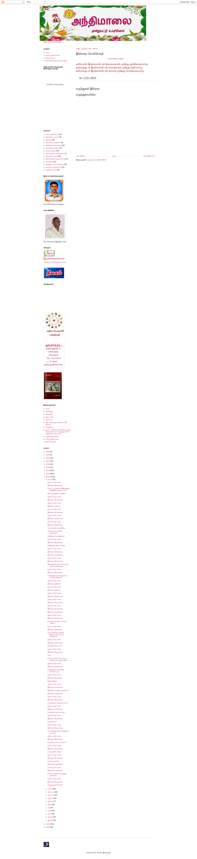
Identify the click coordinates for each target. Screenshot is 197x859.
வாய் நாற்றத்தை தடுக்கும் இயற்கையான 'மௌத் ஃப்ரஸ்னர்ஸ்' (56, 634)
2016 (48, 464)
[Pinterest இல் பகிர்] (95, 78)
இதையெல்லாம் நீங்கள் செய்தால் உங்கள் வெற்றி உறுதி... (58, 565)
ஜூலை (50, 801)
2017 (48, 461)
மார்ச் (50, 814)
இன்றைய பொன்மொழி (55, 518)
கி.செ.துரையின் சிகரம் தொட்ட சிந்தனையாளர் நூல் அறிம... (58, 659)
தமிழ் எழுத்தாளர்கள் (52, 439)
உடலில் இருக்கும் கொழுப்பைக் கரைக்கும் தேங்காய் (57, 576)
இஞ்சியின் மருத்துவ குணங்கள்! (58, 690)
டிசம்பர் (50, 479)
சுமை (49, 655)
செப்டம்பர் (51, 795)
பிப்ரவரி (50, 817)
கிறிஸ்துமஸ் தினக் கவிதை (56, 545)
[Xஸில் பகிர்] (89, 78)
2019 (48, 455)
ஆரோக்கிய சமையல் (52, 137)
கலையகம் (49, 420)
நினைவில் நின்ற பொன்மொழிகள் (56, 61)
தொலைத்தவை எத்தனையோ (55, 153)
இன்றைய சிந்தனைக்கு (55, 485)
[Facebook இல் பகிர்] (92, 78)
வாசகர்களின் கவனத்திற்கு (56, 528)
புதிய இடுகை (81, 156)
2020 (48, 452)
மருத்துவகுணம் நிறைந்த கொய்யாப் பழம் (56, 670)
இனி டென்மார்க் (51, 442)
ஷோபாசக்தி (49, 417)
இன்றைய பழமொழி (54, 506)
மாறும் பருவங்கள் (53, 761)
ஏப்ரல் (50, 811)
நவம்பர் (50, 789)
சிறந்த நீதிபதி (52, 681)
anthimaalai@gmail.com (55, 259)
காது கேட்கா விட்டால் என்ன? (57, 742)
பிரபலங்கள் (49, 162)
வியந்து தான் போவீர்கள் (55, 785)
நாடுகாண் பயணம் (52, 156)
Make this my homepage (52, 42)
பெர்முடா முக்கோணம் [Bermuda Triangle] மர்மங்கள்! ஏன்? (58, 489)
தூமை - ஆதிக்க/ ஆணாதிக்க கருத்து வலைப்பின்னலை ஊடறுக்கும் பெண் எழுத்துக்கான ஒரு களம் (58, 432)
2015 (48, 467)
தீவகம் (48, 409)
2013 (48, 474)
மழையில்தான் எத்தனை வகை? (58, 703)
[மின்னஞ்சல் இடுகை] (80, 78)
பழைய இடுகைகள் (149, 156)
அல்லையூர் (49, 414)
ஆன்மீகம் (49, 140)
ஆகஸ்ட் (50, 798)
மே (49, 808)
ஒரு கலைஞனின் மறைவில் (56, 493)
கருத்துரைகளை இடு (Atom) (96, 160)
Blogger (100, 853)
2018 (48, 458)
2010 (48, 827)
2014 (48, 470)
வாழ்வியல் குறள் (51, 170)
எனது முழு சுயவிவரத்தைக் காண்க (55, 262)
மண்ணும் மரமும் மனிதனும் (55, 164)
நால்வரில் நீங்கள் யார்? (55, 646)
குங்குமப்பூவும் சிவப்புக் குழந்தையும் (55, 532)
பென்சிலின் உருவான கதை (56, 712)
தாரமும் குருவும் (51, 151)
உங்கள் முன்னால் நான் (53, 55)
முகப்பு (114, 156)
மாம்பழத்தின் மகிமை (54, 752)
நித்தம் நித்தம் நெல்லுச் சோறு (55, 159)
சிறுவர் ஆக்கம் (50, 58)
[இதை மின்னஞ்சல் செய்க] (84, 78)
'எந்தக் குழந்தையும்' (52, 134)
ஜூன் (50, 805)
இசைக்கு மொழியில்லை (55, 555)
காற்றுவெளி (49, 427)
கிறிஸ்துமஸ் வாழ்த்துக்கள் (56, 536)
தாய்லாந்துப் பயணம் (52, 148)
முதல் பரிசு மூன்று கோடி (53, 167)
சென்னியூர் (49, 411)
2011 (48, 824)
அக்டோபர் (51, 792)
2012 (48, 477)
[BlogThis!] (87, 78)
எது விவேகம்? (52, 722)
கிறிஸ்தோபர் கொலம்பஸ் (53, 145)
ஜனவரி (50, 820)
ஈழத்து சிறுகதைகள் (52, 436)
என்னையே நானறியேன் (53, 143)
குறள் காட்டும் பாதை (54, 482)
